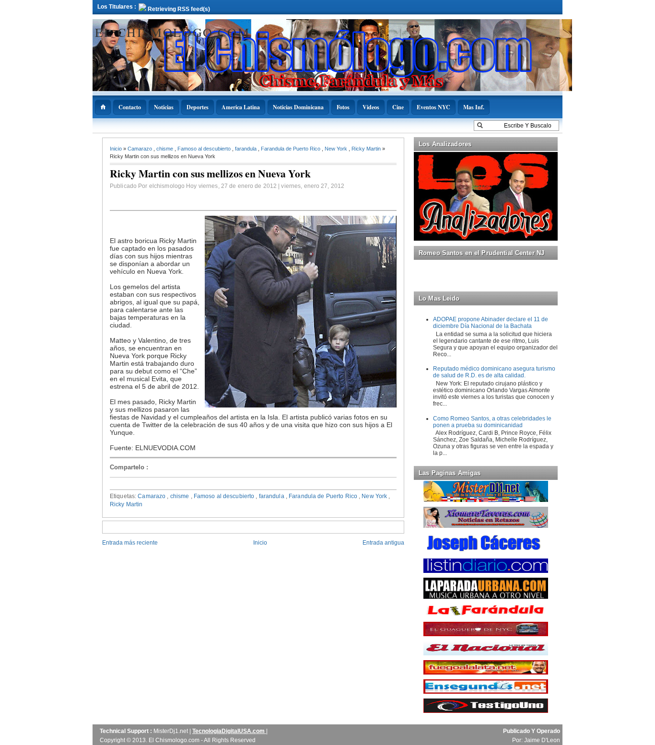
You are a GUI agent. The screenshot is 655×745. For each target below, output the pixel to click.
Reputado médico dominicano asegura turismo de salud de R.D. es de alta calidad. (494, 372)
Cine (398, 107)
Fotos (343, 107)
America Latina (241, 107)
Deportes (198, 107)
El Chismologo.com (172, 32)
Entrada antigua (383, 542)
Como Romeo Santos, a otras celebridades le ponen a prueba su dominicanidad (492, 422)
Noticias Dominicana (298, 107)
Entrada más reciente (130, 542)
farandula (246, 148)
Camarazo (140, 148)
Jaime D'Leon (542, 740)
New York (337, 148)
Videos (371, 107)
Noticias (164, 107)
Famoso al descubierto (204, 148)
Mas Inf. (473, 107)
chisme (165, 148)
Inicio (116, 148)
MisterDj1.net (171, 731)
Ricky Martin (366, 148)
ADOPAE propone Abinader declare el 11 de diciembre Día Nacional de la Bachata (490, 322)
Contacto (129, 107)
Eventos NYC (433, 107)
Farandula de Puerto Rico (291, 148)
